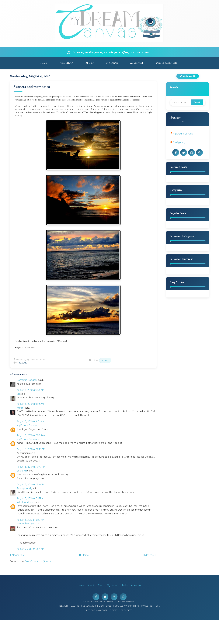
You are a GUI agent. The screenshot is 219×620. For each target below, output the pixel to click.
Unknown (22, 470)
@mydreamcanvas (136, 52)
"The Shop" (66, 63)
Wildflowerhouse (26, 502)
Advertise (137, 63)
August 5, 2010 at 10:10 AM (31, 449)
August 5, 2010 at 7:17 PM (30, 498)
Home (43, 63)
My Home (112, 63)
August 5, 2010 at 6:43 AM (30, 403)
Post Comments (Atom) (38, 561)
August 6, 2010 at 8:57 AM (30, 519)
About (90, 63)
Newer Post (18, 554)
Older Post (149, 554)
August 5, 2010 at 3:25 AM (30, 389)
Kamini (20, 407)
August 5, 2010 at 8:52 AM (30, 421)
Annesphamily (24, 488)
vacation (105, 360)
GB (18, 393)
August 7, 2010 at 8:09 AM (30, 548)
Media (124, 585)
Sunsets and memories (32, 86)
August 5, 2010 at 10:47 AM (31, 466)
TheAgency (179, 142)
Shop (100, 585)
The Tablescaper (26, 523)
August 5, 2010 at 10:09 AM (31, 435)
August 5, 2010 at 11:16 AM (30, 484)
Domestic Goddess (27, 379)
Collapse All (189, 76)
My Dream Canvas (27, 425)
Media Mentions (166, 63)
